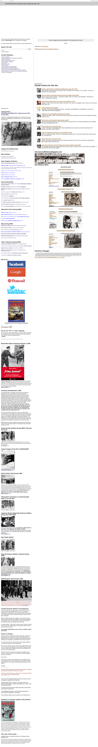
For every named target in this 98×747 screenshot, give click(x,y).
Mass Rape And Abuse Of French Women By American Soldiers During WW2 (61, 145)
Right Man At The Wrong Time (8, 172)
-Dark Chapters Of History (7, 61)
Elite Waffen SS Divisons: (7, 156)
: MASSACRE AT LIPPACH (12, 247)
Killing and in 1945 (12, 178)
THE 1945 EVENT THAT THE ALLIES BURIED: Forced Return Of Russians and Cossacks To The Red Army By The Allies (16, 168)
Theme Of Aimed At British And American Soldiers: (16, 206)
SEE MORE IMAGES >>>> (7, 470)
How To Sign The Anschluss (15, 202)
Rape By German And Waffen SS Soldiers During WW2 (56, 113)
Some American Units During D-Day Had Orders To (16, 245)
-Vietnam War (4, 62)
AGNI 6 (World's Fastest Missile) (50, 107)
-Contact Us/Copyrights (6, 72)
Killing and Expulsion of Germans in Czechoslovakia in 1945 (57, 132)
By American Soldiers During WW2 (13, 225)
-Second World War (5, 59)
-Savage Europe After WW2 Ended (9, 67)
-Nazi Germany (4, 65)
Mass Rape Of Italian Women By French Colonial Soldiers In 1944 (58, 101)
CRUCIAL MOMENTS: (15, 198)
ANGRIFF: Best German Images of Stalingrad (16, 323)
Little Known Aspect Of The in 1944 (13, 191)
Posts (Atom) (45, 46)
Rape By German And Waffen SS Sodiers (8, 237)
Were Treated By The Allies (13, 243)
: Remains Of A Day (12, 163)
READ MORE (7, 730)
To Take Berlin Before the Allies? (13, 204)
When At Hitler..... (8, 200)
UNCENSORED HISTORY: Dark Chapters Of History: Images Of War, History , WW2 (22, 3)
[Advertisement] (49, 13)
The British (8, 218)
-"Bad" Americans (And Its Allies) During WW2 (11, 58)
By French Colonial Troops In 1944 (14, 235)
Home (65, 43)
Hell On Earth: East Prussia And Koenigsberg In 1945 (55, 120)
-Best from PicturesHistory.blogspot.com (10, 68)
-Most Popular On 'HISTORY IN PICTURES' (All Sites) (13, 70)
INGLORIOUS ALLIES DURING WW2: (15, 216)
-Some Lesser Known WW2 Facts (8, 66)
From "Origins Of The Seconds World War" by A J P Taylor (49, 257)
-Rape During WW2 (5, 64)
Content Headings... (5, 57)
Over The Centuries (8, 174)
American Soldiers (11, 255)
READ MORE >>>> (6, 387)
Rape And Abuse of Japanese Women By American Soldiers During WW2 (60, 95)
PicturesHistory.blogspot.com (66, 189)
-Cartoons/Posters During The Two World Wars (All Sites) (14, 71)
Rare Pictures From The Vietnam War (51, 126)
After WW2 (9, 176)
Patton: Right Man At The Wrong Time (51, 138)
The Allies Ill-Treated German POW (7, 150)
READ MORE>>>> (26, 605)
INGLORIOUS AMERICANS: (14, 253)
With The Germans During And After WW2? (14, 214)
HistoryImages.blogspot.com (66, 169)
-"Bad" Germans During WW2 (8, 60)
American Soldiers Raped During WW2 (11, 229)
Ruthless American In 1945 (12, 220)
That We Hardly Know (9, 193)
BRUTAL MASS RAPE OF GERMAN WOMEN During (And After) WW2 (59, 89)
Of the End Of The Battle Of (13, 186)
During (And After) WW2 (15, 231)
